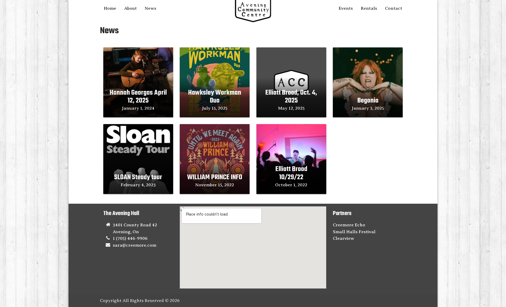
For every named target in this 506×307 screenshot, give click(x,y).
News (150, 8)
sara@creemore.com (134, 245)
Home (110, 8)
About (130, 8)
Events (346, 8)
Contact (393, 8)
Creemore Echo (349, 224)
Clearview (343, 238)
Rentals (369, 8)
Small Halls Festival (354, 231)
